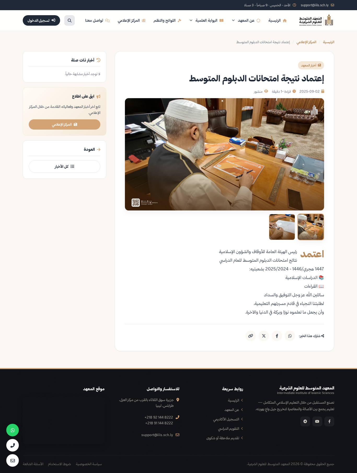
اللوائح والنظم (165, 20)
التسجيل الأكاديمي (226, 419)
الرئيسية (274, 20)
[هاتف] (12, 445)
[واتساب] (12, 430)
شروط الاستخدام (59, 464)
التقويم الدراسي (228, 428)
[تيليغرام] (305, 421)
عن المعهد (231, 409)
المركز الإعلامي (129, 20)
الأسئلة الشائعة (33, 464)
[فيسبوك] (329, 421)
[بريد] (12, 460)
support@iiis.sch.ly (157, 434)
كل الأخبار (61, 166)
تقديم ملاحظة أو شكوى (222, 438)
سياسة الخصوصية (89, 464)
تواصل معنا (94, 20)
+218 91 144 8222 (159, 423)
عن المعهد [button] (246, 20)
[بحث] (69, 20)
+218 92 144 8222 (159, 417)
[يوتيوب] (317, 421)
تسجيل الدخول (38, 20)
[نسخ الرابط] (250, 336)
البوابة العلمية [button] (206, 20)
